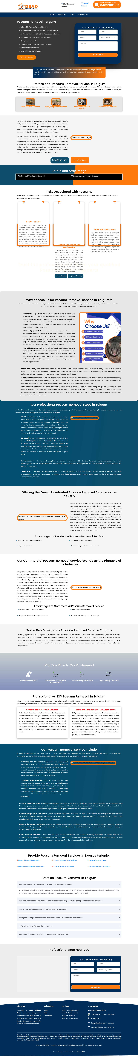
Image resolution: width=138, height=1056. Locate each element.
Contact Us (83, 15)
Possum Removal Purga (97, 860)
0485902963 (109, 4)
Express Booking (76, 276)
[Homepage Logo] (28, 6)
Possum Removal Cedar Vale (28, 860)
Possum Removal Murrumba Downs (31, 867)
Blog (72, 15)
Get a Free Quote (79, 160)
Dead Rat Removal (68, 1016)
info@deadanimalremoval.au (102, 1023)
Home (52, 15)
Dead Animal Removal (69, 1018)
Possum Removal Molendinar (99, 867)
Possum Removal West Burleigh (65, 860)
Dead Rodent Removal (69, 1013)
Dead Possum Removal (69, 1010)
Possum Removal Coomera (64, 867)
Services (61, 15)
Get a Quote (61, 276)
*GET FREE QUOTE (26, 57)
